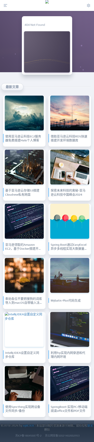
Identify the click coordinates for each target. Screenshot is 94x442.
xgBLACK (28, 425)
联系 (90, 425)
